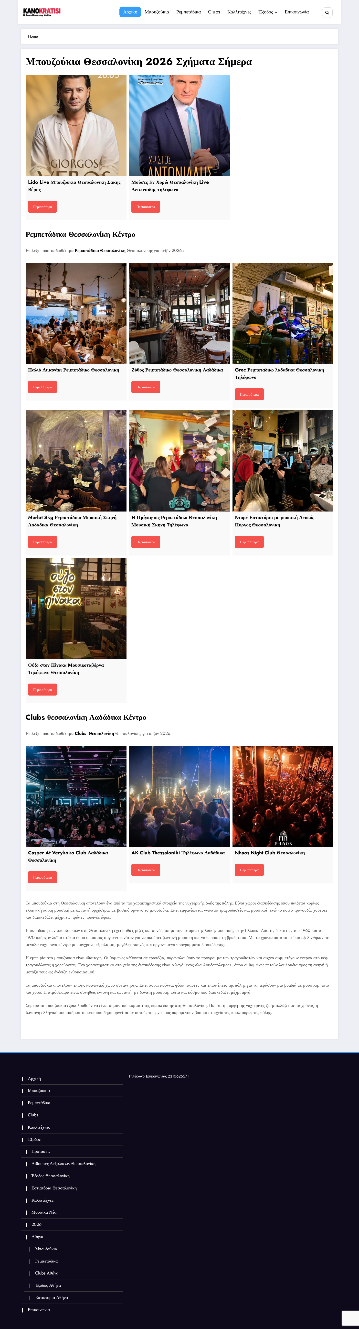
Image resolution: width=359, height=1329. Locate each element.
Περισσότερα (42, 206)
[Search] (327, 12)
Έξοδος (266, 11)
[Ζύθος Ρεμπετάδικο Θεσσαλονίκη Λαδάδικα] (179, 313)
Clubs (214, 11)
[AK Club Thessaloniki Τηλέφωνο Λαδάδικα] (179, 796)
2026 (37, 1224)
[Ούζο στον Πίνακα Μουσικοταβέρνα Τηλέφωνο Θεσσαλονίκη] (76, 608)
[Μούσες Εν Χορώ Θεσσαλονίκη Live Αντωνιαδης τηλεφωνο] (179, 125)
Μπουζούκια (157, 11)
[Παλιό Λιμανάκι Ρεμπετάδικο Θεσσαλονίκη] (76, 313)
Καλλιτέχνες (239, 11)
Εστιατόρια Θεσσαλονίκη (54, 1188)
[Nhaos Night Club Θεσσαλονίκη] (282, 796)
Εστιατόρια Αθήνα (51, 1297)
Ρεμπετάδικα (188, 11)
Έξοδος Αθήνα (48, 1285)
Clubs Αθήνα (46, 1273)
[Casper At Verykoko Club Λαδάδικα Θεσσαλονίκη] (76, 796)
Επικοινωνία (297, 11)
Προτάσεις (41, 1151)
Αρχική (130, 11)
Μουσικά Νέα (44, 1212)
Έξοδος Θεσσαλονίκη (51, 1176)
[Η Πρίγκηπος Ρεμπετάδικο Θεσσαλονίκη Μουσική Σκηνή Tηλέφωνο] (179, 460)
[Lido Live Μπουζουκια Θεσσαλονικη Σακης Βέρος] (76, 125)
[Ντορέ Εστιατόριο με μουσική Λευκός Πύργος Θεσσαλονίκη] (282, 460)
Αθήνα (37, 1236)
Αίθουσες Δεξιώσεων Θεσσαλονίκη (63, 1163)
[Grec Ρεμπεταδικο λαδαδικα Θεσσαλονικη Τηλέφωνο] (282, 313)
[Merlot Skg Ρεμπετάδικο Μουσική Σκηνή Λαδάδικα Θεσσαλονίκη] (76, 460)
